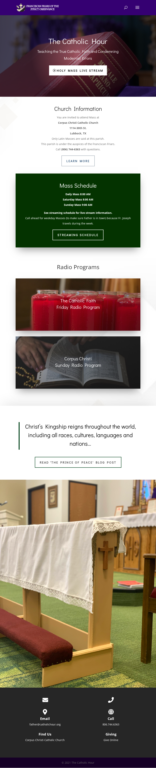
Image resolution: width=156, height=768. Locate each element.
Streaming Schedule (78, 235)
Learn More (78, 161)
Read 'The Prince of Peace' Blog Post (78, 462)
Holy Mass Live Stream (80, 70)
